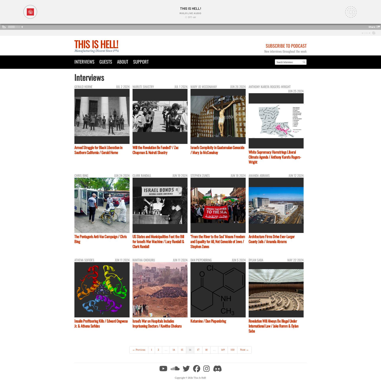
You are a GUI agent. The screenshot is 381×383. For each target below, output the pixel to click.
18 (206, 350)
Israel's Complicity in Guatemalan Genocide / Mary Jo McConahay (217, 149)
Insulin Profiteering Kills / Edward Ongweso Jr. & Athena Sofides (101, 323)
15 (182, 350)
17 (198, 350)
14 (174, 350)
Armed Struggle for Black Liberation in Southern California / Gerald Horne (98, 149)
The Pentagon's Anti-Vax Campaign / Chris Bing (100, 239)
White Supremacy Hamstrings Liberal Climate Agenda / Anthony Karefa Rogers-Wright (275, 157)
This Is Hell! (96, 44)
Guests (105, 61)
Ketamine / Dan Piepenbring (208, 321)
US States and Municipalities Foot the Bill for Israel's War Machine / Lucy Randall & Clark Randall (158, 241)
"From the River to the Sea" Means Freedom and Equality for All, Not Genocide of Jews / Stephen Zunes (217, 241)
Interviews (84, 61)
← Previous (138, 350)
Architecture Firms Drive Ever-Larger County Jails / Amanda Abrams (272, 239)
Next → (244, 350)
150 (232, 350)
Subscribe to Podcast (286, 45)
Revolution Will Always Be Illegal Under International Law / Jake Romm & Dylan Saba (273, 326)
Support (141, 61)
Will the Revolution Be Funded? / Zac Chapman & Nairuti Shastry (156, 149)
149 (223, 350)
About (122, 61)
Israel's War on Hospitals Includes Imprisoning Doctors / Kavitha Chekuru (157, 323)
